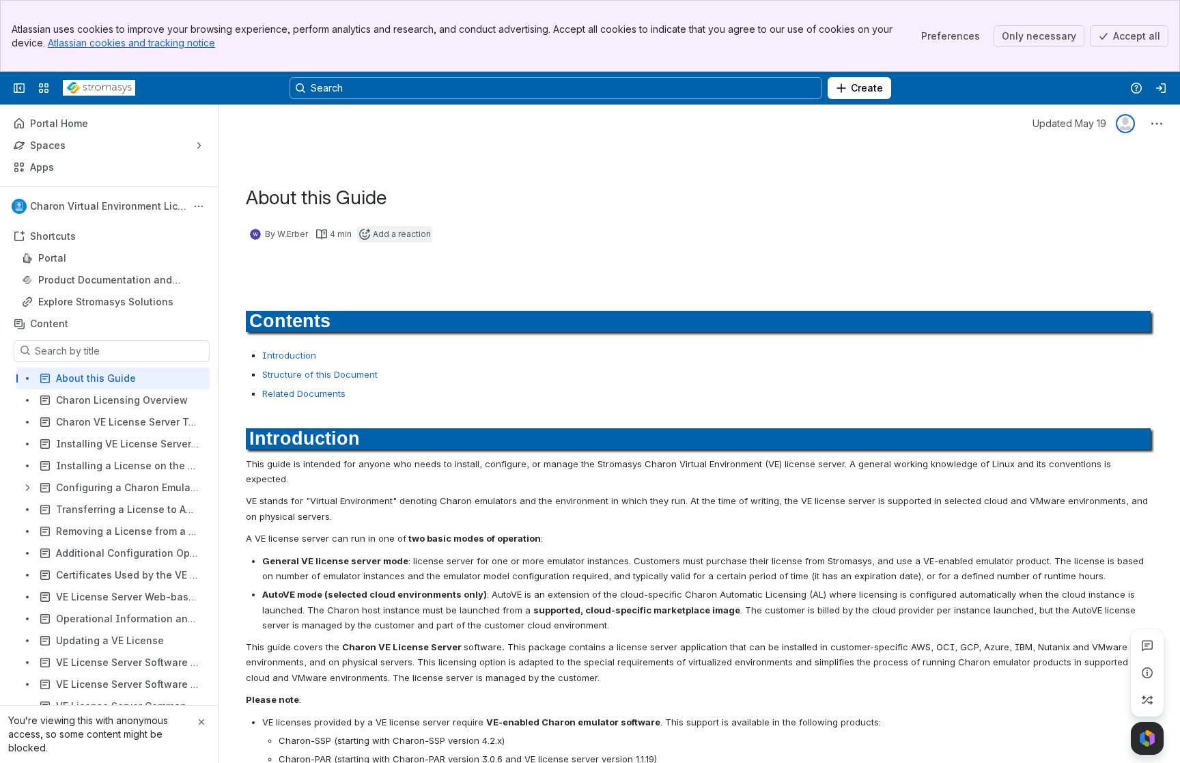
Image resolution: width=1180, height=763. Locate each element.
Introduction (289, 355)
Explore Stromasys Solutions (105, 301)
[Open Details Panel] (1147, 673)
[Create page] (1147, 700)
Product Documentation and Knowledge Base (105, 280)
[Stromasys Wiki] (99, 88)
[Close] (201, 722)
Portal (113, 258)
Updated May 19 (1069, 123)
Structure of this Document (320, 374)
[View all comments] (1147, 645)
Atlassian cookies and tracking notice (131, 42)
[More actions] (199, 206)
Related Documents (304, 393)
